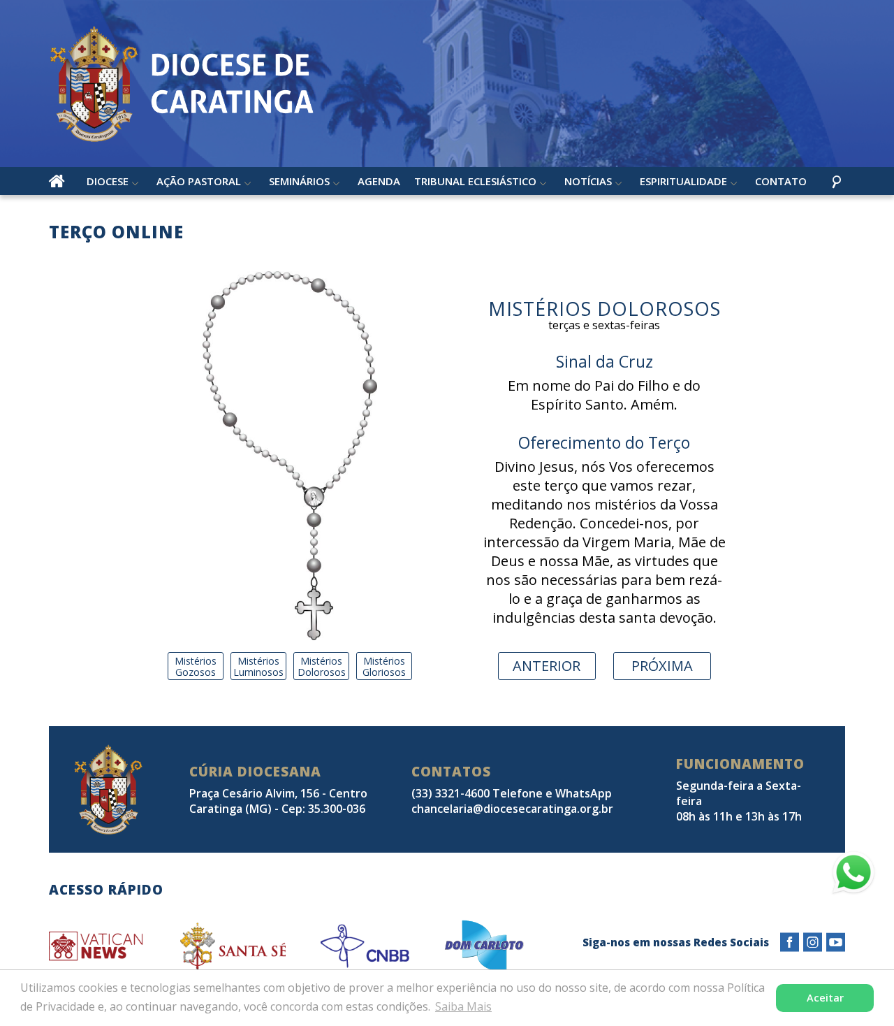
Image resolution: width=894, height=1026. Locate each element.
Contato (781, 181)
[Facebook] (789, 942)
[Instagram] (812, 942)
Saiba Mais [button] (463, 1006)
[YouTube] (835, 942)
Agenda (379, 181)
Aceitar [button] (825, 997)
